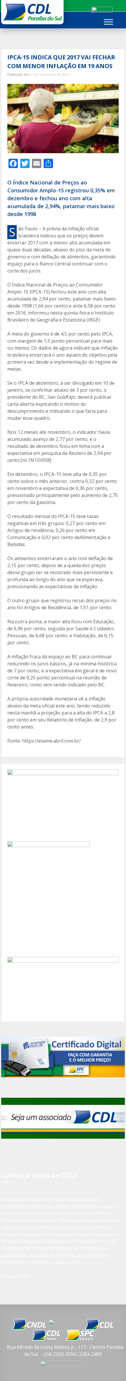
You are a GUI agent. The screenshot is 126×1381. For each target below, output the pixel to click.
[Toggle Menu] (108, 22)
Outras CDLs (15, 1276)
